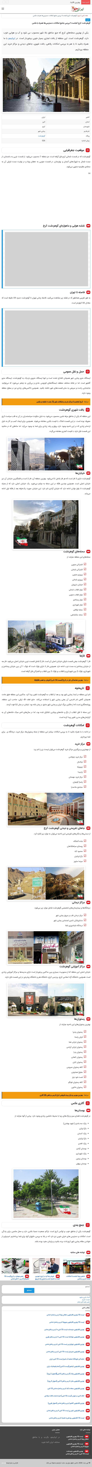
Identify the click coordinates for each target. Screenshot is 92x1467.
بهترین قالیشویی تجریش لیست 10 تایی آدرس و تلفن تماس (65, 1351)
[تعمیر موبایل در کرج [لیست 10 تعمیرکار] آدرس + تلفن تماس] (15, 1266)
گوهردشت (41, 136)
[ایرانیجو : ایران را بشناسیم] (77, 9)
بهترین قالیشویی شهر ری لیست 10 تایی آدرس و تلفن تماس (65, 1410)
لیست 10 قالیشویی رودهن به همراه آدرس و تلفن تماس (66, 1418)
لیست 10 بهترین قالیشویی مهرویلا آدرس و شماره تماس (66, 1322)
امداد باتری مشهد (84, 1297)
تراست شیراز (86, 1300)
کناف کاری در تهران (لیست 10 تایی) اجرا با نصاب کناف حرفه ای (64, 1396)
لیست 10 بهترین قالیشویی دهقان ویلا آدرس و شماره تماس (65, 1315)
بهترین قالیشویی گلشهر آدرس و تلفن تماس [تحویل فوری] (66, 1403)
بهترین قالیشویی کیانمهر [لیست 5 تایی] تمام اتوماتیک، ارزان (65, 1366)
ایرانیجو (11, 38)
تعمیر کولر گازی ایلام (84, 1302)
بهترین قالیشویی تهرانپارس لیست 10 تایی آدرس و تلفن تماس (64, 1344)
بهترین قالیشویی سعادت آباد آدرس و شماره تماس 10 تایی (65, 1388)
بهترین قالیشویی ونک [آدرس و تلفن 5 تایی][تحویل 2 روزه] (65, 1374)
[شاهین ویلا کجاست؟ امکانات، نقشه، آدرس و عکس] (76, 1266)
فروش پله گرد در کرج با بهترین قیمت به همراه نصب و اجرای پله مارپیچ (47, 1277)
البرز (83, 16)
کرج (79, 16)
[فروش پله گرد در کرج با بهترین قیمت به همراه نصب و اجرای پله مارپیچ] (46, 1266)
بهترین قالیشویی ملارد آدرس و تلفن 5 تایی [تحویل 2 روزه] (65, 1381)
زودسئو (4, 1463)
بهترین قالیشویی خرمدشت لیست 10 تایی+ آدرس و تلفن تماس (54, 2)
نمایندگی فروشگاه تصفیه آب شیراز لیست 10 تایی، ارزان (66, 1359)
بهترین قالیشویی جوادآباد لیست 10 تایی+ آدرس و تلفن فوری (65, 1337)
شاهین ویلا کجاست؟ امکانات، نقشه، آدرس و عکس (78, 1277)
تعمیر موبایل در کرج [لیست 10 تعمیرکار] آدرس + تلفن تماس (16, 1277)
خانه (86, 16)
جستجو (87, 1286)
